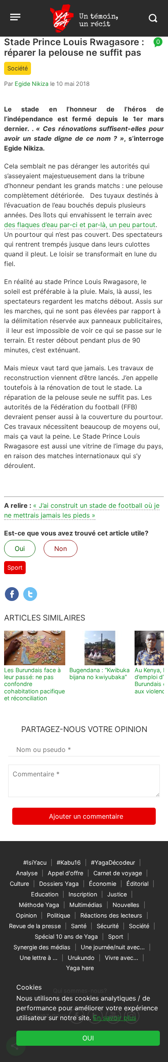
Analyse (27, 873)
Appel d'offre (65, 873)
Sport (14, 567)
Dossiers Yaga (59, 883)
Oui (20, 548)
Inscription (83, 894)
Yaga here (80, 967)
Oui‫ (88, 1038)
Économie (102, 883)
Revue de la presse (35, 925)
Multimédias (85, 904)
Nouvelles (126, 904)
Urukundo (81, 957)
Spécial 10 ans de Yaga (66, 936)
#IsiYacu (34, 862)
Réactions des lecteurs (111, 915)
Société (17, 68)
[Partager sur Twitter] (30, 594)
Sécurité (108, 925)
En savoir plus (114, 1018)
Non (60, 548)
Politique (58, 915)
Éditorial (137, 883)
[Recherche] (153, 18)
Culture (19, 883)
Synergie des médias (42, 947)
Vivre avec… (121, 957)
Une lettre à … (38, 957)
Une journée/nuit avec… (113, 947)
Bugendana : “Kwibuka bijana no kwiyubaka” (99, 673)
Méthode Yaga (39, 904)
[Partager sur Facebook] (12, 594)
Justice (117, 894)
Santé (78, 925)
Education (44, 894)
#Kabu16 (69, 862)
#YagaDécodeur (113, 862)
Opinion (26, 915)
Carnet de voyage (117, 873)
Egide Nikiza (32, 83)
